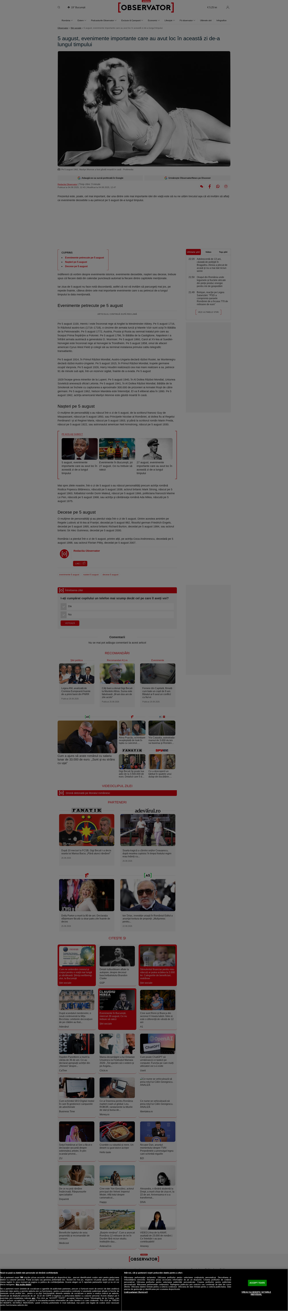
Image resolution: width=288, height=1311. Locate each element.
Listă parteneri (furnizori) (136, 1292)
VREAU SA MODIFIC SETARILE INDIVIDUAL (256, 1293)
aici (33, 1298)
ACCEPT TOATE (257, 1283)
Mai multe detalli (23, 1284)
